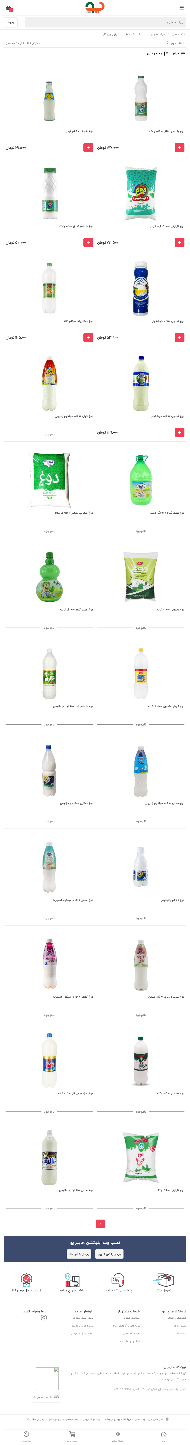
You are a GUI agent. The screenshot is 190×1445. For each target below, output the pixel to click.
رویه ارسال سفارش (82, 1333)
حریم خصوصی (131, 1333)
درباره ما (181, 1333)
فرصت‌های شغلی (176, 1317)
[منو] (181, 7)
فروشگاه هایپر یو (122, 1419)
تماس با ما (180, 1325)
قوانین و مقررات (130, 1341)
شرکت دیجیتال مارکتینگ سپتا (37, 1419)
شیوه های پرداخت (82, 1325)
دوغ (127, 34)
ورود (11, 22)
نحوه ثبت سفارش (82, 1317)
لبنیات (141, 34)
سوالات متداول (131, 1317)
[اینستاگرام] (44, 1318)
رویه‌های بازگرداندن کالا (126, 1325)
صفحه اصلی (178, 34)
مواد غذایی (158, 34)
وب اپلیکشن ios (79, 1254)
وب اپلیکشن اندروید (109, 1254)
